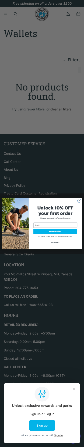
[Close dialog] (79, 200)
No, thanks (55, 242)
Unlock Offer (55, 231)
